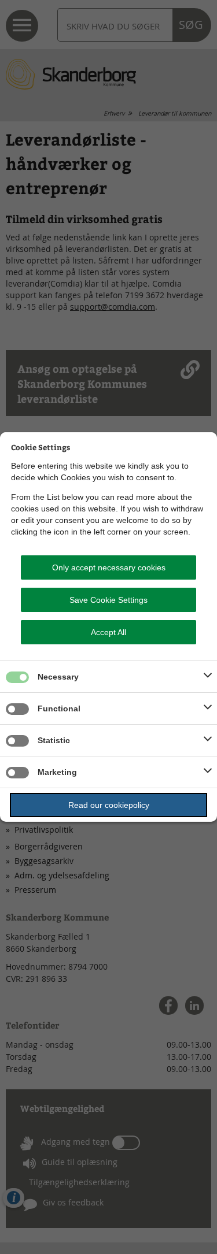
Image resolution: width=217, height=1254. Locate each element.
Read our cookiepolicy (108, 805)
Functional (59, 708)
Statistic (54, 740)
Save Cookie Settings (108, 599)
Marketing (57, 772)
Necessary (58, 676)
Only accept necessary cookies (108, 567)
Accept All (108, 632)
